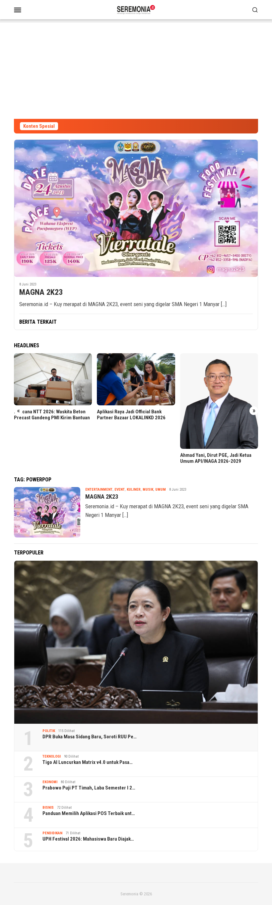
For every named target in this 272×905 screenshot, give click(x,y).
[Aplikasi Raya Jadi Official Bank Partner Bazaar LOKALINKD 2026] (136, 379)
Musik (148, 489)
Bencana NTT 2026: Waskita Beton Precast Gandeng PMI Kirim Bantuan (52, 415)
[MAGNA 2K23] (136, 208)
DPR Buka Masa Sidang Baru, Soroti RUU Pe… (89, 737)
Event (119, 489)
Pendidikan (52, 833)
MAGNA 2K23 (41, 292)
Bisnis (48, 807)
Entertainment (98, 489)
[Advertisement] (136, 69)
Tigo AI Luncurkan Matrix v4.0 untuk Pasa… (87, 762)
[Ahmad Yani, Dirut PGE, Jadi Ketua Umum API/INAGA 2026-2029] (219, 401)
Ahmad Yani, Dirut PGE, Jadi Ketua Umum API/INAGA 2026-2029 (215, 458)
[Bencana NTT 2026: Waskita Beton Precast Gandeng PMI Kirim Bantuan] (53, 379)
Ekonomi (49, 782)
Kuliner (134, 489)
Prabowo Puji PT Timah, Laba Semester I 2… (88, 788)
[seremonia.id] (136, 9)
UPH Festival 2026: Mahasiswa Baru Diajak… (88, 839)
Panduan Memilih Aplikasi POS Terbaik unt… (88, 813)
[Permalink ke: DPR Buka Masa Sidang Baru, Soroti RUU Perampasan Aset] (136, 642)
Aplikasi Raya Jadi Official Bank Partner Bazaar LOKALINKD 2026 (131, 415)
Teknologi (51, 756)
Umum (160, 489)
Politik (48, 731)
